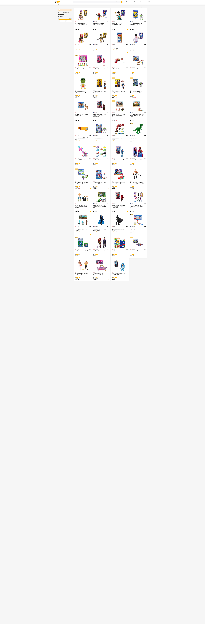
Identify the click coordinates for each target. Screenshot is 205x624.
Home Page (60, 4)
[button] (129, 2)
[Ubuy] (57, 2)
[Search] (121, 2)
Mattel (90, 21)
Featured (144, 7)
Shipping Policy (61, 14)
